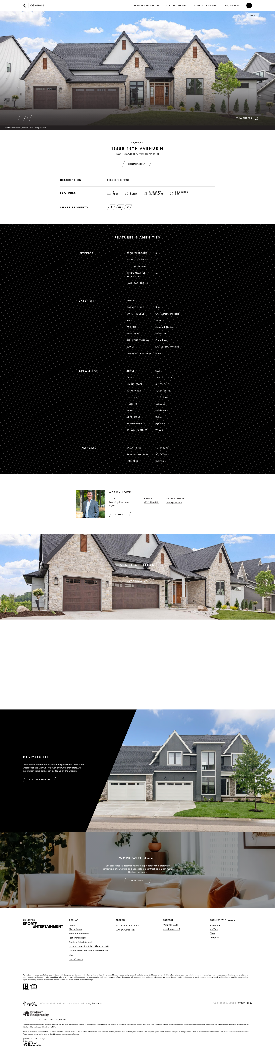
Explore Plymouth (39, 779)
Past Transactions (77, 937)
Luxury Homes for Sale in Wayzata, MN (88, 950)
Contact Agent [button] (136, 164)
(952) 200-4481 (232, 5)
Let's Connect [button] (137, 880)
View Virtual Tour (137, 581)
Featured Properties (146, 5)
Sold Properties (176, 5)
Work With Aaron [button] (205, 5)
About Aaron (75, 929)
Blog (71, 955)
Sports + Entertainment (80, 942)
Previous (22, 118)
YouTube (214, 929)
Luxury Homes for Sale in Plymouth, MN (89, 946)
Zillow (212, 933)
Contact (120, 514)
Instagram (215, 925)
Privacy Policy (244, 1002)
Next (27, 118)
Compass (214, 937)
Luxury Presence (92, 1003)
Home (72, 925)
